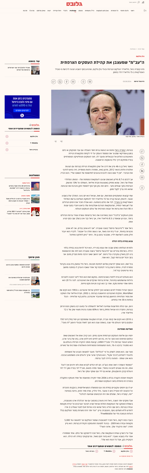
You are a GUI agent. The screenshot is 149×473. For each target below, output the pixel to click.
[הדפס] (90, 81)
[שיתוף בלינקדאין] (142, 171)
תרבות (25, 11)
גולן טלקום (140, 56)
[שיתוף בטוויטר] (53, 81)
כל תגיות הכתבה (127, 456)
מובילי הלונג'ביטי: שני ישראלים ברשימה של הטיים (19, 69)
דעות (49, 11)
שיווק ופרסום (41, 11)
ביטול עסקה (26, 183)
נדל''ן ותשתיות (89, 11)
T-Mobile (108, 451)
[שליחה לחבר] (73, 81)
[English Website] (145, 10)
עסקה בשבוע (25, 196)
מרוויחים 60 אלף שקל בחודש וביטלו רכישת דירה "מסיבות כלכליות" (19, 188)
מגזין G (32, 11)
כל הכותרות (114, 11)
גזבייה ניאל (90, 451)
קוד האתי (84, 464)
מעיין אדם (27, 208)
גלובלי (65, 11)
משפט (80, 11)
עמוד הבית (141, 49)
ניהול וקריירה (57, 11)
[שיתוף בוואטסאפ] (60, 81)
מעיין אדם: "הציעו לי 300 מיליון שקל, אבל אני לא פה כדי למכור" (18, 212)
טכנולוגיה (73, 11)
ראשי (132, 11)
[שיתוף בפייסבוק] (66, 81)
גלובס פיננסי (125, 11)
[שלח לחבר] (142, 177)
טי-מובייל (118, 202)
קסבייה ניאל (120, 150)
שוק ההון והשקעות (102, 11)
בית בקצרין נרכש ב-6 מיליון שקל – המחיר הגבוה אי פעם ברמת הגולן (18, 201)
